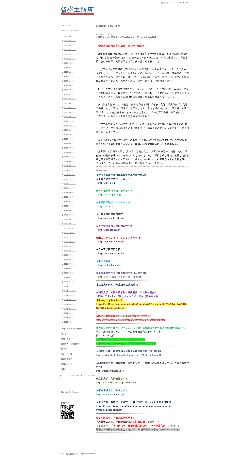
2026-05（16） (70, 50)
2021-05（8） (69, 317)
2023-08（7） (69, 197)
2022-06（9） (69, 259)
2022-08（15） (70, 250)
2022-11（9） (69, 237)
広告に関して (66, 354)
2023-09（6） (69, 192)
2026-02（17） (70, 63)
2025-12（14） (70, 72)
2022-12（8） (69, 233)
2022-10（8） (69, 242)
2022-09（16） (70, 246)
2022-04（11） (70, 268)
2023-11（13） (70, 183)
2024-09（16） (70, 139)
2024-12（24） (70, 125)
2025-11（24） (70, 76)
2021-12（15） (70, 286)
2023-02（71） (70, 224)
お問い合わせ (66, 364)
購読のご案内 (66, 359)
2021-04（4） (69, 322)
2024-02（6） (69, 170)
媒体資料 (65, 349)
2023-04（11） (70, 215)
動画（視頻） (66, 339)
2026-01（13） (70, 67)
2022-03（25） (70, 273)
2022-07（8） (69, 255)
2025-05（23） (70, 103)
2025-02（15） (70, 117)
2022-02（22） (70, 277)
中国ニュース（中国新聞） (72, 329)
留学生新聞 (71, 454)
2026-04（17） (70, 54)
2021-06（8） (69, 313)
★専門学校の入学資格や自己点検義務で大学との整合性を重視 (126, 37)
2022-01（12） (70, 282)
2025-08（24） (70, 90)
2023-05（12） (70, 210)
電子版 (64, 334)
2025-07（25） (70, 94)
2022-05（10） (70, 264)
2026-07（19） (70, 41)
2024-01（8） (69, 175)
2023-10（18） (70, 188)
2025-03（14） (70, 112)
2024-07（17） (70, 148)
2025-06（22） (70, 99)
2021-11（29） (70, 291)
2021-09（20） (70, 300)
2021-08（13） (70, 304)
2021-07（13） (70, 309)
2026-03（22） (70, 58)
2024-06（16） (70, 152)
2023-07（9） (69, 201)
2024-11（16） (70, 130)
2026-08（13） (70, 36)
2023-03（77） (70, 219)
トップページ (66, 25)
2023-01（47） (70, 228)
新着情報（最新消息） (70, 31)
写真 (63, 369)
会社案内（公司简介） (70, 344)
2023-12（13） (70, 179)
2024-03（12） (70, 166)
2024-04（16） (70, 161)
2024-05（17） (70, 157)
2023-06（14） (70, 206)
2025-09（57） (70, 85)
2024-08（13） (70, 143)
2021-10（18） (70, 295)
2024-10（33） (70, 134)
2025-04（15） (70, 108)
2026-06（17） (70, 45)
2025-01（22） (70, 121)
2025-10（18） (70, 81)
